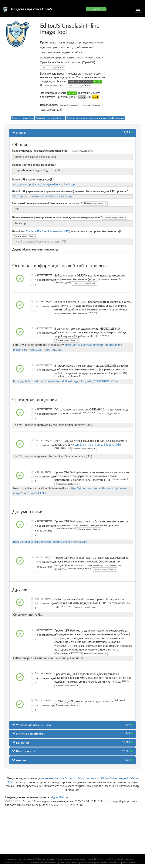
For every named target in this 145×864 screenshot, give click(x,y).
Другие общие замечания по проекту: (35, 249)
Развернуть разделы (22, 118)
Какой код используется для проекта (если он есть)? (66, 231)
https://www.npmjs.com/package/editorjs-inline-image (43, 184)
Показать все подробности (50, 118)
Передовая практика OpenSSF (32, 9)
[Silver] (82, 97)
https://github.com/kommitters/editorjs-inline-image (42, 196)
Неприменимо (36, 530)
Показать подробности (52, 67)
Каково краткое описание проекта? (34, 165)
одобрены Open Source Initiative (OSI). (98, 444)
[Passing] (72, 93)
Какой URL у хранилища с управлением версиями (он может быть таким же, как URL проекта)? (70, 191)
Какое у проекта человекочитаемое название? (40, 151)
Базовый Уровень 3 (51, 110)
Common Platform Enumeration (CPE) (48, 231)
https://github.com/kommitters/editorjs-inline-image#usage (50, 541)
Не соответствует (36, 279)
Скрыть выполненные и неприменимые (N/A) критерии (95, 118)
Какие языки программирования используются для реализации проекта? (57, 217)
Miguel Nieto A (59, 797)
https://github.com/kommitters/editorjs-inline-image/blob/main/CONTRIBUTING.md (66, 381)
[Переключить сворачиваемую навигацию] (138, 9)
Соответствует (36, 274)
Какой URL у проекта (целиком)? (32, 179)
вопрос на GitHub (89, 859)
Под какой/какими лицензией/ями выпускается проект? (47, 203)
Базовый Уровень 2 (92, 105)
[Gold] (95, 97)
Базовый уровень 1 (69, 105)
